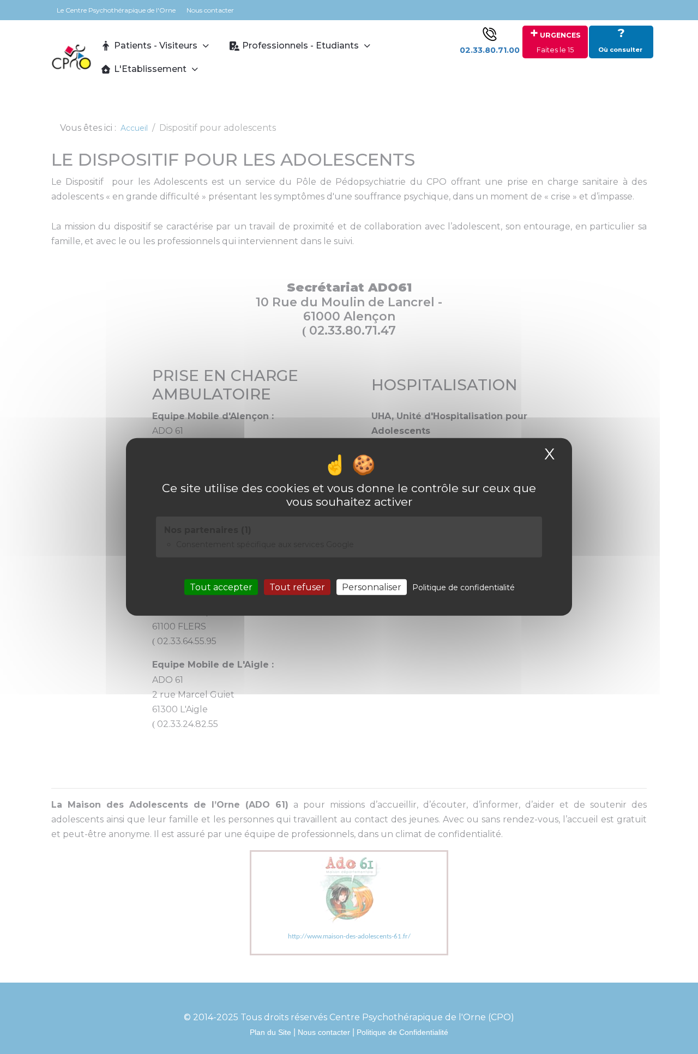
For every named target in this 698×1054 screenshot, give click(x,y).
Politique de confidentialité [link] (463, 587)
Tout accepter (221, 587)
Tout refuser (297, 587)
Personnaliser (371, 587)
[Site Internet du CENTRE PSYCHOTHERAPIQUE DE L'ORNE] (71, 57)
